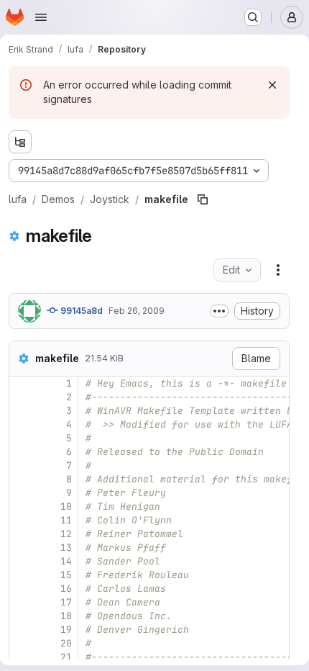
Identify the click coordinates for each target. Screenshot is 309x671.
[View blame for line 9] (21, 493)
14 (66, 561)
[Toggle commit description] (219, 311)
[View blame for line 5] (21, 438)
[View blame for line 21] (21, 657)
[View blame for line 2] (21, 397)
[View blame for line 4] (21, 424)
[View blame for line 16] (21, 588)
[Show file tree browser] (20, 141)
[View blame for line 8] (21, 479)
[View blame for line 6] (21, 452)
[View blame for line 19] (21, 629)
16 (66, 588)
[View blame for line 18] (21, 616)
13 (66, 547)
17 (66, 602)
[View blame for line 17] (21, 602)
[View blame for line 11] (21, 520)
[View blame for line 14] (21, 561)
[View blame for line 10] (21, 506)
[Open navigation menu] (40, 17)
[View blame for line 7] (21, 465)
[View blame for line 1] (21, 383)
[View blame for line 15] (21, 575)
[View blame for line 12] (21, 534)
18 (66, 616)
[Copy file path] (202, 199)
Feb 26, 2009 (137, 310)
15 (66, 575)
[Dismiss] (272, 85)
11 (66, 520)
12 (66, 534)
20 (66, 643)
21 (66, 657)
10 (66, 506)
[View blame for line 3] (21, 411)
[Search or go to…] (253, 17)
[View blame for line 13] (21, 547)
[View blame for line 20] (21, 643)
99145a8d (80, 310)
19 (66, 629)
